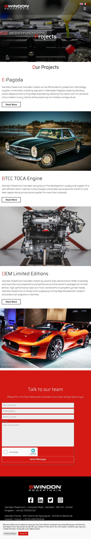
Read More (11, 104)
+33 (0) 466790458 (33, 519)
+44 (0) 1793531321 (26, 510)
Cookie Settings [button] (10, 533)
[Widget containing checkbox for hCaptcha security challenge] (20, 452)
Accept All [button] (23, 533)
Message (5, 421)
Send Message (38, 459)
